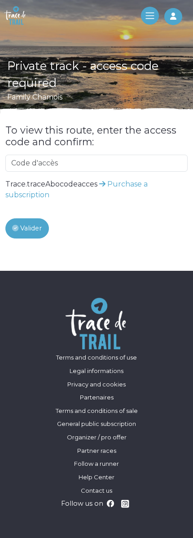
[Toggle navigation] (150, 16)
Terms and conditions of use (96, 357)
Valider (30, 228)
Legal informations (96, 370)
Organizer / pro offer (97, 437)
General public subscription (96, 423)
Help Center (96, 477)
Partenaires (97, 397)
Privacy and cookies (96, 384)
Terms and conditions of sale (97, 410)
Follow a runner (96, 463)
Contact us (96, 490)
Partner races (96, 450)
